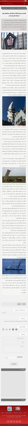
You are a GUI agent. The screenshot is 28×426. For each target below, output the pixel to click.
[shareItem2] (13, 329)
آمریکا (24, 304)
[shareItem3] (10, 329)
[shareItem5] (3, 329)
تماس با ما (15, 412)
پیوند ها (20, 412)
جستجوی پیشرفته (8, 412)
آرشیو (3, 412)
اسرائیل (19, 304)
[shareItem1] (16, 329)
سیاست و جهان (19, 8)
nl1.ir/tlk (3, 312)
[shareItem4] (6, 329)
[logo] (17, 409)
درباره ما (25, 412)
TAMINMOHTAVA (17, 425)
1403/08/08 (4, 8)
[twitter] (14, 421)
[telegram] (17, 421)
